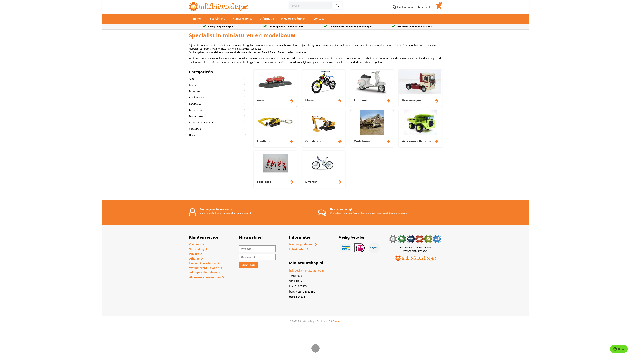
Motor (192, 85)
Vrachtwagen (196, 97)
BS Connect (335, 321)
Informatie (267, 18)
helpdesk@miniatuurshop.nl (306, 270)
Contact (319, 18)
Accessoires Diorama (201, 122)
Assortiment (217, 18)
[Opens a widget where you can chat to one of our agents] (619, 349)
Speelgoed (195, 128)
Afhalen (194, 258)
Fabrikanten (297, 249)
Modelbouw (196, 116)
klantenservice (405, 7)
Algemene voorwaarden (205, 277)
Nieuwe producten (293, 18)
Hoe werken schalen (202, 263)
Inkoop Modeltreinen (203, 272)
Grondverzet (196, 110)
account (246, 212)
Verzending (196, 249)
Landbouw (195, 103)
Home (197, 18)
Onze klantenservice (364, 212)
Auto (192, 78)
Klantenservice (242, 18)
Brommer (194, 91)
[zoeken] (337, 5)
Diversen (194, 135)
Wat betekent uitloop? (204, 268)
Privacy (194, 254)
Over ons (195, 244)
